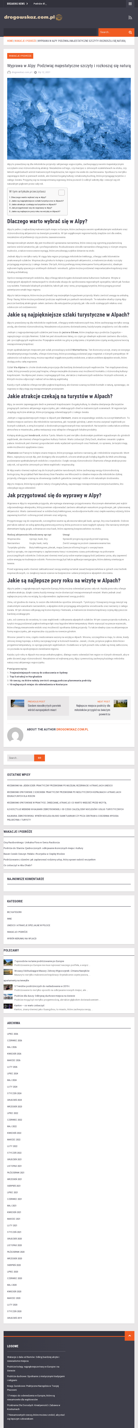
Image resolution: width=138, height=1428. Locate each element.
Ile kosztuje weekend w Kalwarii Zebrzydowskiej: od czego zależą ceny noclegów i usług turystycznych (65, 809)
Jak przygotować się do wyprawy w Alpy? (31, 208)
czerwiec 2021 (14, 1199)
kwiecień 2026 (14, 1053)
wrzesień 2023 (14, 1106)
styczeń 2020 (14, 1311)
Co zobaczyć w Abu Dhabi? (18, 865)
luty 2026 (12, 1067)
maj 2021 (12, 1205)
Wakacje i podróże (20, 55)
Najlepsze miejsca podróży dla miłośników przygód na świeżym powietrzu (92, 710)
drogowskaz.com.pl (72, 729)
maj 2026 (12, 1047)
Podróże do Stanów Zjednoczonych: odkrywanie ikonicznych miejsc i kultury (43, 848)
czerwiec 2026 (14, 1040)
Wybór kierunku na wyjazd (21, 938)
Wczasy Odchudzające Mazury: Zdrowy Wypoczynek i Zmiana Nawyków (51, 970)
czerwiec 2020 (14, 1278)
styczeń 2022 (14, 1152)
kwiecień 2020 (14, 1291)
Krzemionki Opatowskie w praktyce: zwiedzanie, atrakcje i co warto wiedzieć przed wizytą (56, 802)
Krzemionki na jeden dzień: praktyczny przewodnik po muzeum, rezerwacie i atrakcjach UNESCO (60, 785)
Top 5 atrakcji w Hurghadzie (26, 676)
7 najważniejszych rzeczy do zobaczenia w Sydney (39, 672)
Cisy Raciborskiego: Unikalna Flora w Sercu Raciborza (32, 842)
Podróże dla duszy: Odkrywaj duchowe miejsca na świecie (44, 995)
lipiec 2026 (12, 1034)
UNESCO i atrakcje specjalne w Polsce (28, 925)
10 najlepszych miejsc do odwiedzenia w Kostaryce (38, 684)
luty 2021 (12, 1225)
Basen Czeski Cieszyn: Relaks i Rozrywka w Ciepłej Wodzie (34, 854)
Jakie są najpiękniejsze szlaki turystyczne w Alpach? (37, 201)
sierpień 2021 (14, 1185)
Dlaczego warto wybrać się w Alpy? (28, 197)
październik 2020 (15, 1252)
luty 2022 (12, 1146)
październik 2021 (15, 1172)
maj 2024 (12, 1080)
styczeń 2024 (14, 1093)
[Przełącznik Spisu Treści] (60, 193)
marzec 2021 (13, 1218)
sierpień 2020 (14, 1265)
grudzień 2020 (14, 1238)
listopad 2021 (14, 1166)
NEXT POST (104, 701)
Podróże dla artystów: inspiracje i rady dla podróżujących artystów (68, 3)
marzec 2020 (13, 1298)
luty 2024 (12, 1086)
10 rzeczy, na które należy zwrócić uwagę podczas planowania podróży (50, 680)
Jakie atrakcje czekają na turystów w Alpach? (34, 204)
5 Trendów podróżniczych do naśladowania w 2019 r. (42, 986)
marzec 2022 (13, 1139)
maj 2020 (12, 1285)
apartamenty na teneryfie (16, 980)
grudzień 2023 (14, 1100)
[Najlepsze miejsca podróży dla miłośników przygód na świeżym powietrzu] (120, 703)
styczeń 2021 (14, 1232)
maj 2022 (12, 1126)
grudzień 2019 (14, 1318)
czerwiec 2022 (14, 1119)
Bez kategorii (14, 912)
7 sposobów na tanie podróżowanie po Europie (39, 961)
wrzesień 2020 (14, 1258)
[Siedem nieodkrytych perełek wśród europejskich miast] (17, 703)
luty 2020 (12, 1304)
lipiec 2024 (12, 1073)
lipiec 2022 (12, 1113)
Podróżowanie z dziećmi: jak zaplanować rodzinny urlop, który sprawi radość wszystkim (50, 859)
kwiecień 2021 (14, 1212)
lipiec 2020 (12, 1271)
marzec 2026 (13, 1060)
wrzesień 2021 (14, 1179)
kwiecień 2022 (14, 1133)
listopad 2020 (14, 1245)
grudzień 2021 (14, 1159)
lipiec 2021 (12, 1192)
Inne (9, 918)
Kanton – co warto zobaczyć (29, 1005)
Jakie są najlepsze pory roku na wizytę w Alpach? (35, 211)
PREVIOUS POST (36, 701)
